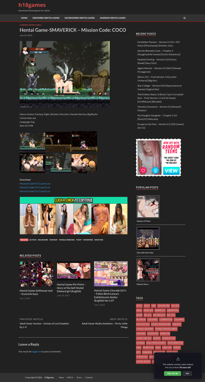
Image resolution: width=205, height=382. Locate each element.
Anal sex (148, 310)
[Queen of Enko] (149, 217)
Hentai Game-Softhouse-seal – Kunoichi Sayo (36, 292)
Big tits (171, 315)
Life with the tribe (145, 252)
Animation (172, 310)
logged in (36, 351)
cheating (153, 319)
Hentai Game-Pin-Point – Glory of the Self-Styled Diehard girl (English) (71, 288)
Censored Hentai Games (45, 18)
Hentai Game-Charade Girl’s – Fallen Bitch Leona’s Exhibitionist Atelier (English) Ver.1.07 (110, 295)
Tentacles (142, 357)
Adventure (164, 306)
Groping (141, 333)
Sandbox (147, 352)
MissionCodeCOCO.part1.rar (35, 183)
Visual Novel (143, 361)
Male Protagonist (156, 343)
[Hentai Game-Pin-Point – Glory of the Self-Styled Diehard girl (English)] (73, 281)
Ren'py (176, 347)
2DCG (139, 306)
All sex (175, 306)
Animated (160, 310)
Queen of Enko (144, 221)
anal (139, 310)
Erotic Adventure (161, 324)
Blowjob (141, 319)
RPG (138, 352)
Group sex (153, 333)
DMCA (70, 377)
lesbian (141, 343)
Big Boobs (43, 240)
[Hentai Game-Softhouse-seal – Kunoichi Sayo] (36, 287)
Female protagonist (166, 329)
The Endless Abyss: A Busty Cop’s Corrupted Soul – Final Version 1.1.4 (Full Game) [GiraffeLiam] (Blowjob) (160, 98)
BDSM (139, 315)
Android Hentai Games (112, 18)
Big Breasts (159, 315)
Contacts (89, 377)
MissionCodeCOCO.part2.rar (35, 187)
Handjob (165, 333)
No (187, 373)
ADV (154, 306)
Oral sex (167, 347)
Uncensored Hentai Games (80, 18)
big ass (147, 315)
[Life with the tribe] (149, 249)
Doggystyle (143, 324)
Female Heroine (67, 240)
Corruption (166, 319)
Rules (61, 377)
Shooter (99, 240)
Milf (139, 347)
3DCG (147, 306)
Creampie (179, 319)
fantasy (53, 240)
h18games (32, 5)
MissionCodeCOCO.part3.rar (35, 191)
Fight (79, 240)
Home (24, 18)
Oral (158, 347)
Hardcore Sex (144, 338)
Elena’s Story (143, 284)
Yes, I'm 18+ (172, 373)
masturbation (175, 343)
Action (32, 240)
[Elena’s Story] (149, 281)
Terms (79, 377)
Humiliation (168, 338)
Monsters (88, 240)
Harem (156, 338)
